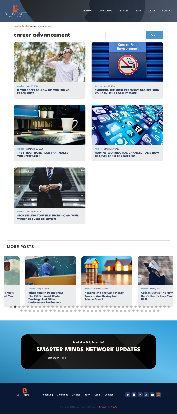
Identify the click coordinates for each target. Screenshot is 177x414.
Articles (25, 26)
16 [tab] (72, 305)
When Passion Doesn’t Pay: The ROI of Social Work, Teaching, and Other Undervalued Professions (27, 297)
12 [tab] (55, 305)
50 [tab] (61, 309)
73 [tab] (157, 309)
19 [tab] (84, 305)
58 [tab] (94, 309)
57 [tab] (90, 309)
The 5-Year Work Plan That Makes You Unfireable (42, 155)
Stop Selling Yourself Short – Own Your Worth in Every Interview (48, 217)
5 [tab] (26, 305)
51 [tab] (65, 309)
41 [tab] (24, 309)
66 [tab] (128, 309)
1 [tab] (9, 305)
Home (17, 26)
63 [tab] (115, 309)
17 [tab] (76, 305)
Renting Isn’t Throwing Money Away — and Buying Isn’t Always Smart (86, 296)
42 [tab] (28, 309)
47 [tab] (49, 309)
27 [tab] (117, 305)
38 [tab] (163, 305)
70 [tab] (144, 309)
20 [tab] (88, 305)
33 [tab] (142, 305)
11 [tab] (51, 305)
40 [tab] (20, 309)
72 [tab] (152, 309)
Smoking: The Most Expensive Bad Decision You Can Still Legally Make (127, 92)
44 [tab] (36, 309)
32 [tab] (138, 305)
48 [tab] (53, 309)
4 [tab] (22, 305)
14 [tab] (63, 305)
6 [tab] (30, 305)
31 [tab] (134, 305)
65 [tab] (123, 309)
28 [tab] (121, 305)
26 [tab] (113, 305)
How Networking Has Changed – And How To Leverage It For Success (127, 155)
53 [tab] (74, 309)
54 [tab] (78, 309)
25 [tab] (109, 305)
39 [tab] (167, 305)
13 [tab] (59, 305)
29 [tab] (125, 305)
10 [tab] (47, 305)
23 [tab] (101, 305)
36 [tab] (154, 305)
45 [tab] (40, 309)
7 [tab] (34, 305)
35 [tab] (150, 305)
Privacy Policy (104, 407)
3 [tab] (18, 305)
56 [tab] (86, 309)
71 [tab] (148, 309)
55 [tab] (82, 309)
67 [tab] (132, 309)
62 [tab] (111, 309)
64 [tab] (119, 309)
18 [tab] (80, 305)
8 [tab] (38, 305)
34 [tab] (146, 305)
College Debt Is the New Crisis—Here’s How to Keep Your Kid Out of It (144, 296)
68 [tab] (136, 309)
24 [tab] (105, 305)
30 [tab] (130, 305)
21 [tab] (92, 305)
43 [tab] (32, 309)
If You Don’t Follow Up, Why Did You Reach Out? (44, 92)
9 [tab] (42, 305)
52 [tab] (69, 309)
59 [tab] (98, 309)
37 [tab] (159, 305)
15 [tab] (67, 305)
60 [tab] (103, 309)
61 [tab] (107, 309)
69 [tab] (140, 309)
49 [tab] (57, 309)
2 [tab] (13, 305)
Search (154, 35)
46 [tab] (45, 309)
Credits (114, 407)
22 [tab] (96, 305)
